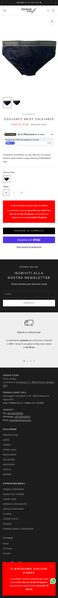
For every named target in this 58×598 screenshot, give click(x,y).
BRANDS (7, 474)
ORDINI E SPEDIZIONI (13, 489)
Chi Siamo (7, 548)
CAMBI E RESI (9, 499)
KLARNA (7, 514)
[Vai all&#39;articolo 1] (7, 102)
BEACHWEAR (9, 454)
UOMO (6, 440)
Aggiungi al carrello (29, 230)
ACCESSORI (9, 464)
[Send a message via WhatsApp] (53, 581)
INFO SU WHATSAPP (13, 509)
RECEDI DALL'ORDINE (13, 494)
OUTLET (7, 469)
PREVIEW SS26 (10, 435)
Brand (5, 543)
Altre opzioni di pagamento (29, 247)
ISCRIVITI (29, 303)
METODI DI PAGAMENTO (15, 504)
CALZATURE (9, 459)
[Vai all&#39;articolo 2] (16, 102)
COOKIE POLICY (11, 518)
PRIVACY (7, 524)
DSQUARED (29, 114)
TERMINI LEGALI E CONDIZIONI (18, 528)
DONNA (7, 444)
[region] (29, 337)
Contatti (6, 553)
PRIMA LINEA (9, 449)
